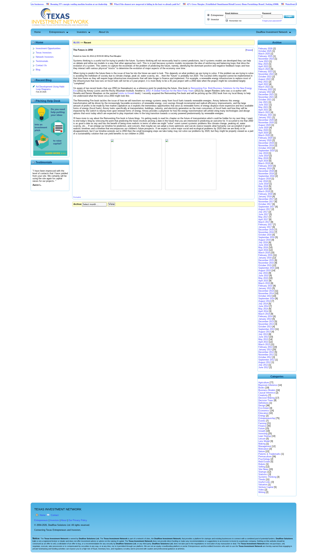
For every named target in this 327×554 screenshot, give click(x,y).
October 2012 (265, 357)
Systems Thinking (267, 477)
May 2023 (263, 64)
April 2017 (263, 219)
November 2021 (266, 97)
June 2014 (263, 306)
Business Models (266, 390)
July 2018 (263, 181)
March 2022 (264, 87)
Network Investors (45, 57)
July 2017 (263, 212)
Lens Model (264, 441)
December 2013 (266, 321)
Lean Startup (264, 436)
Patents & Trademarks (269, 454)
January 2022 (265, 92)
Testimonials (42, 61)
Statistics (263, 474)
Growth (261, 431)
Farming (262, 423)
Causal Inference (266, 392)
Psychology (264, 459)
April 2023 (263, 66)
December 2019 (266, 143)
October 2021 (265, 99)
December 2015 (266, 260)
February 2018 (265, 194)
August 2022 (264, 79)
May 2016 (263, 247)
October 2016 (265, 234)
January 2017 (265, 227)
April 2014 (263, 311)
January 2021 (265, 117)
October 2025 (265, 51)
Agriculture (263, 382)
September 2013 (266, 329)
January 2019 (265, 168)
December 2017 (266, 199)
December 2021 (266, 94)
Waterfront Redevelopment (286, 4)
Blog (38, 69)
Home (37, 32)
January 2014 (265, 319)
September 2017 (266, 206)
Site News (263, 469)
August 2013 (264, 331)
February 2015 (265, 285)
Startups (262, 472)
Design (261, 405)
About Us (104, 32)
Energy (261, 415)
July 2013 (263, 334)
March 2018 (264, 191)
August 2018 (264, 178)
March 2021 (264, 112)
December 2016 (266, 229)
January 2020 (265, 140)
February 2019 (265, 166)
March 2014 (264, 314)
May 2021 (263, 107)
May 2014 (263, 308)
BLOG (76, 42)
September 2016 (266, 237)
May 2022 (263, 81)
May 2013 (263, 339)
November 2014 (266, 293)
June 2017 (263, 214)
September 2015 (266, 268)
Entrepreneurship (266, 418)
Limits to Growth (126, 93)
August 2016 (264, 240)
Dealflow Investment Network (271, 32)
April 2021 (263, 109)
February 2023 (265, 71)
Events (261, 420)
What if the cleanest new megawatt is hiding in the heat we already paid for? (136, 4)
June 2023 (263, 61)
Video (261, 489)
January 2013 (265, 349)
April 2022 (263, 84)
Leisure (262, 438)
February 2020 (265, 138)
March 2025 (264, 53)
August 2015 (264, 270)
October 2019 (265, 148)
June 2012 (263, 367)
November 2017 (266, 201)
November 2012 (266, 354)
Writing (261, 492)
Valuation (262, 484)
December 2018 (266, 171)
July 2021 (263, 102)
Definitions (263, 403)
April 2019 (263, 161)
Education (263, 413)
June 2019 (263, 155)
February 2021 (265, 115)
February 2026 (265, 48)
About (64, 520)
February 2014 (265, 316)
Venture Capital (265, 487)
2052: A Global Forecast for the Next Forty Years (170, 90)
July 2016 (263, 242)
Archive (77, 204)
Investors (82, 32)
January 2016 (265, 257)
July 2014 (263, 303)
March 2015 (264, 283)
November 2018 (266, 173)
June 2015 (263, 275)
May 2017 (263, 217)
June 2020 (263, 127)
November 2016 (266, 232)
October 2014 (265, 296)
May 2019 (263, 158)
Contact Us (41, 65)
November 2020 (266, 122)
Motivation (263, 449)
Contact (55, 515)
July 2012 (263, 365)
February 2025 (265, 56)
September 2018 (266, 176)
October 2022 (265, 76)
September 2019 (266, 150)
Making (262, 443)
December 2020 (266, 120)
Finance (262, 426)
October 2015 (265, 265)
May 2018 (263, 186)
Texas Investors (44, 52)
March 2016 (264, 252)
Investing (262, 433)
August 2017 (264, 209)
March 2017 (264, 222)
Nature (261, 451)
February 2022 (265, 89)
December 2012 (266, 352)
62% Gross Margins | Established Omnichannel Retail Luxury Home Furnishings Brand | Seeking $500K (221, 4)
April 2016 (263, 250)
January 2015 (265, 288)
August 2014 (264, 301)
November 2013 (266, 324)
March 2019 (264, 163)
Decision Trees (265, 400)
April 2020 (263, 132)
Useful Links (264, 482)
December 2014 (266, 291)
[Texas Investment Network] (60, 27)
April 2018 (263, 189)
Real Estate (264, 461)
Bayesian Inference (267, 385)
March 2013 (264, 344)
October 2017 (265, 204)
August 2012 (264, 362)
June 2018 (263, 183)
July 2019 (263, 153)
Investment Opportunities (48, 48)
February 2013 (265, 347)
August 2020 (264, 125)
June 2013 (263, 336)
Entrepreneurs (57, 32)
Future (261, 428)
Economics (263, 410)
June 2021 (263, 104)
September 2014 (266, 298)
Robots (261, 464)
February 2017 (265, 224)
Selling (261, 466)
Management (264, 446)
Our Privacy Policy (77, 520)
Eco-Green (263, 408)
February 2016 (265, 255)
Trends (261, 479)
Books (261, 387)
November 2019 (266, 145)
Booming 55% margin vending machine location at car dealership (67, 4)
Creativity (263, 395)
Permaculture (264, 456)
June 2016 (263, 245)
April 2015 (263, 280)
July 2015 (263, 273)
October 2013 (265, 326)
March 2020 (264, 135)
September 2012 (266, 359)
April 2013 (263, 342)
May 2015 (263, 278)
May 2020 (263, 130)
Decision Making (266, 398)
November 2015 (266, 263)
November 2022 (266, 74)
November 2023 (266, 58)
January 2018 (265, 196)
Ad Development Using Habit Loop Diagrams (50, 87)
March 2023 (264, 69)
